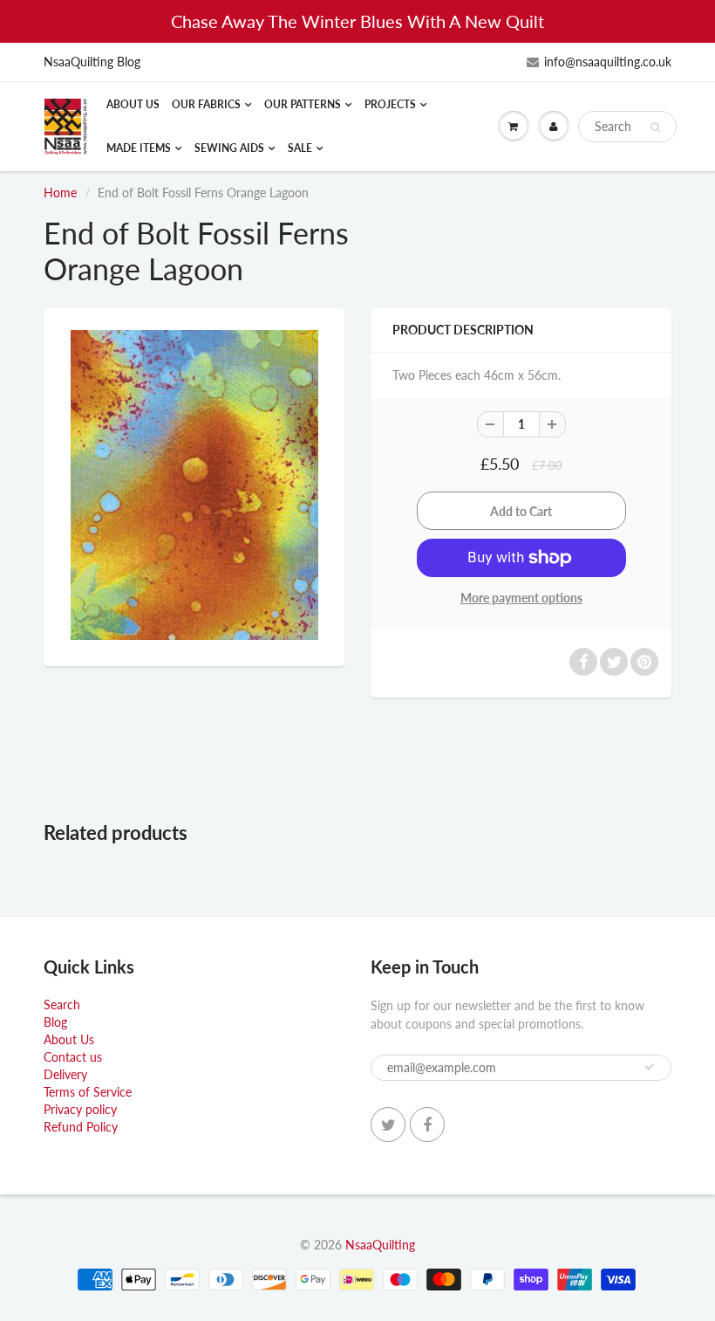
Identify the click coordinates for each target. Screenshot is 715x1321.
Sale (300, 148)
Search (62, 1004)
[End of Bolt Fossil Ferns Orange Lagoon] (194, 485)
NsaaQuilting (380, 1244)
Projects (390, 104)
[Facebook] (427, 1124)
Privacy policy (80, 1109)
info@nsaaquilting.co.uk (607, 61)
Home (60, 192)
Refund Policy (81, 1126)
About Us (133, 104)
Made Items (138, 148)
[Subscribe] (650, 1067)
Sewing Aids (229, 148)
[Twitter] (388, 1124)
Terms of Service (88, 1091)
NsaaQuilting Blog (92, 61)
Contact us (73, 1056)
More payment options (521, 597)
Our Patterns (302, 104)
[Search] (655, 127)
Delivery (65, 1074)
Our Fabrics (206, 104)
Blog (55, 1022)
